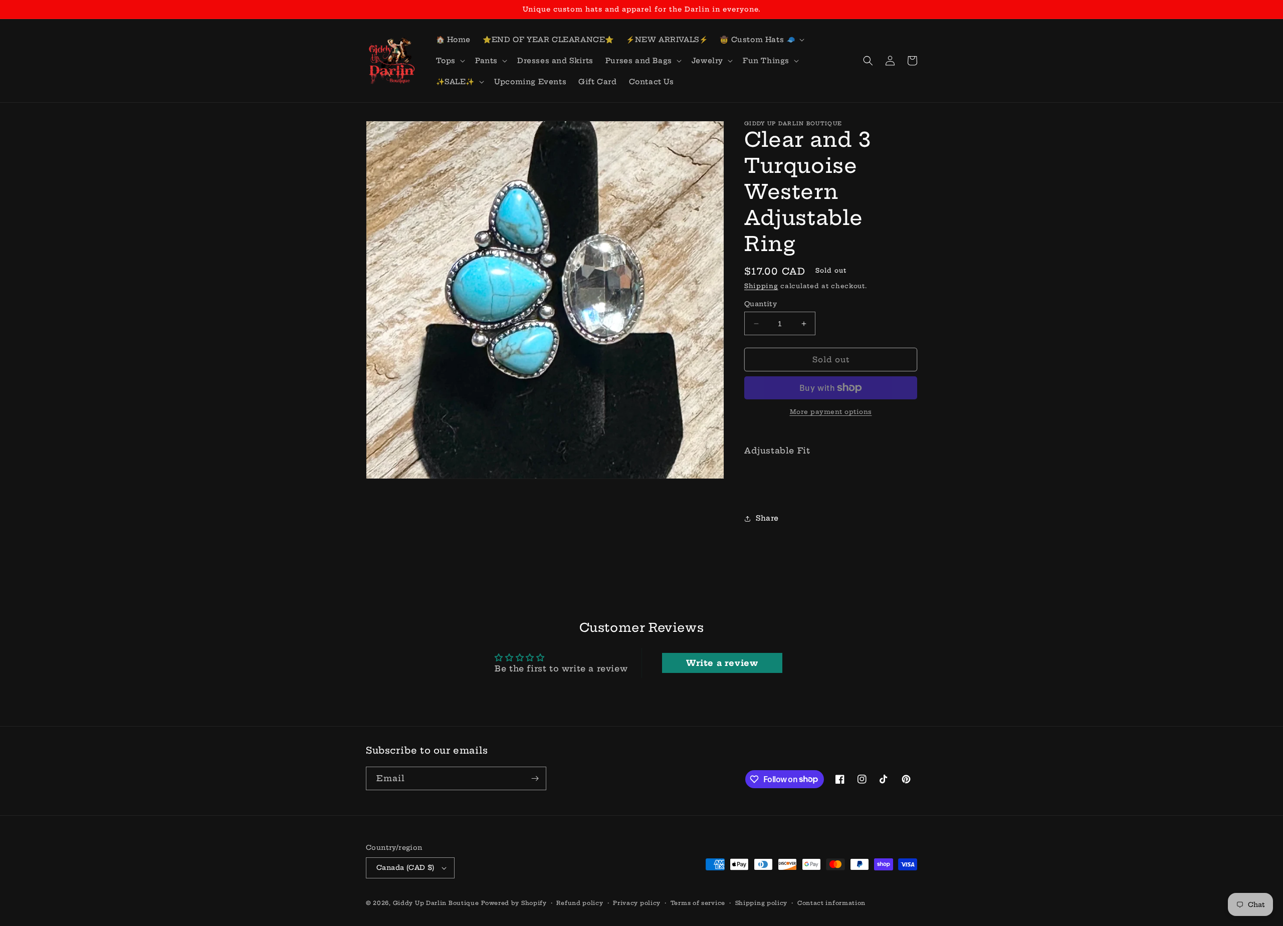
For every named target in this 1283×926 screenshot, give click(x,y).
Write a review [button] (722, 663)
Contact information (831, 902)
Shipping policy (761, 902)
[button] (761, 39)
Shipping (761, 286)
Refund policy (579, 902)
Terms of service (698, 902)
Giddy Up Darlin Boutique (436, 902)
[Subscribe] (535, 778)
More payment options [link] (831, 411)
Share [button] (767, 518)
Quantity (760, 304)
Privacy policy (637, 902)
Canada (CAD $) (405, 867)
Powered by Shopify (514, 902)
